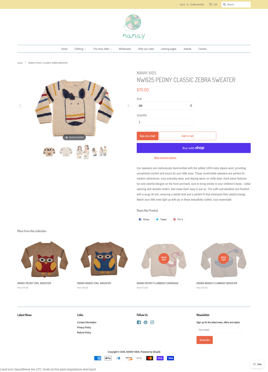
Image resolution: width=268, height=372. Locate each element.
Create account (197, 4)
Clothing (79, 49)
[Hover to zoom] (74, 105)
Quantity (142, 115)
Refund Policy (84, 332)
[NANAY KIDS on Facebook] (139, 323)
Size (139, 99)
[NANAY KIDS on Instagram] (152, 323)
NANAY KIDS (132, 352)
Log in (182, 4)
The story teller (101, 49)
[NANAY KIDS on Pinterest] (145, 323)
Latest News (24, 315)
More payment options (165, 158)
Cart (215, 4)
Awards (187, 49)
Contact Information (86, 322)
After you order (146, 49)
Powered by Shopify (150, 352)
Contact (203, 49)
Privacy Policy (84, 327)
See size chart (147, 136)
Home (64, 49)
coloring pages (168, 49)
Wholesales (125, 49)
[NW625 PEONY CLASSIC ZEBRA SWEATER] (49, 151)
